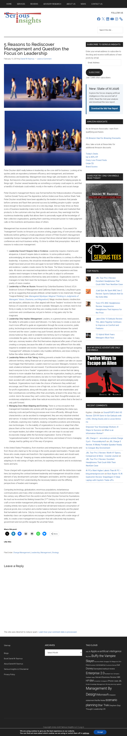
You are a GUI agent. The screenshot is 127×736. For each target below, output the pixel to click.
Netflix (97, 700)
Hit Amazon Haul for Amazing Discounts (103, 138)
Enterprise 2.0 (95, 673)
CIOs (119, 661)
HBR (118, 677)
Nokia (103, 700)
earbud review (109, 669)
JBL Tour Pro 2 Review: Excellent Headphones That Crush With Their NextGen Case (109, 281)
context (93, 665)
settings (86, 733)
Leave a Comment (44, 59)
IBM (91, 680)
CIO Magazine (113, 661)
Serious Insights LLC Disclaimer (16, 669)
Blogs (6, 653)
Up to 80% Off (92, 157)
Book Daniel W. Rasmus (13, 659)
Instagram (104, 681)
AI (90, 651)
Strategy (55, 553)
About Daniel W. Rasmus (13, 664)
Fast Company (114, 674)
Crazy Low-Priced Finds (96, 160)
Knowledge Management (97, 684)
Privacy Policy (9, 674)
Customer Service (111, 665)
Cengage (106, 661)
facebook (107, 674)
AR (98, 651)
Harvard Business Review (105, 677)
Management (46, 553)
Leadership (35, 553)
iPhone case (113, 681)
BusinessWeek (98, 661)
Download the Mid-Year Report (104, 108)
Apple (94, 651)
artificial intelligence (110, 651)
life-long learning (111, 684)
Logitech (118, 684)
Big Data (88, 656)
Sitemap (7, 645)
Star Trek (103, 705)
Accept (100, 732)
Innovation (97, 681)
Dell (118, 665)
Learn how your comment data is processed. (58, 632)
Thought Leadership (94, 709)
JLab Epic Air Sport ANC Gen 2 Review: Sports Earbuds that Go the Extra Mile (109, 293)
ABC (87, 652)
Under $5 (90, 163)
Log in (81, 727)
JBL (120, 681)
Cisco (88, 665)
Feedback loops (90, 677)
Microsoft (103, 694)
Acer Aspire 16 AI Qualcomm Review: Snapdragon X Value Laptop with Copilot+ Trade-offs (104, 477)
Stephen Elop (115, 705)
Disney (89, 668)
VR (104, 709)
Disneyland (97, 669)
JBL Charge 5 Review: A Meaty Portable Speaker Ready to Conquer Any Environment (104, 444)
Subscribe (94, 72)
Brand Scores (91, 166)
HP (87, 680)
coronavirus (101, 665)
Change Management (21, 553)
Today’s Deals (92, 154)
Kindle (88, 684)
